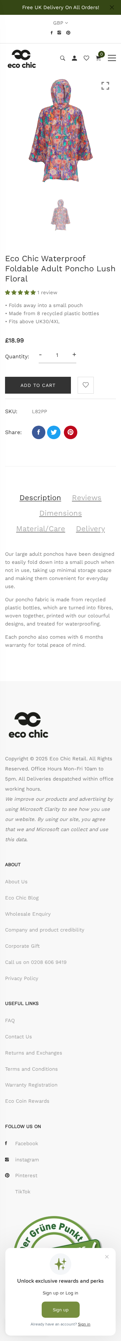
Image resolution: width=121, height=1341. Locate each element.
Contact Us (18, 1037)
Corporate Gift (22, 946)
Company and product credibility (44, 930)
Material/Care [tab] (40, 528)
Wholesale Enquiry (28, 914)
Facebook (26, 1143)
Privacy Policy (21, 978)
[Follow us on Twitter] (54, 432)
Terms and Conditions (31, 1069)
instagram (27, 1160)
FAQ (10, 1020)
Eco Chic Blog (22, 898)
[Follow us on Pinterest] (70, 432)
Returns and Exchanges (33, 1053)
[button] (21, 292)
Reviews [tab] (87, 497)
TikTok (23, 1192)
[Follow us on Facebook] (38, 432)
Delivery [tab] (90, 528)
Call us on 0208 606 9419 (36, 962)
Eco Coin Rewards (27, 1101)
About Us (16, 882)
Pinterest (26, 1175)
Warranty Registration (31, 1085)
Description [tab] (40, 497)
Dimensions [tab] (60, 513)
